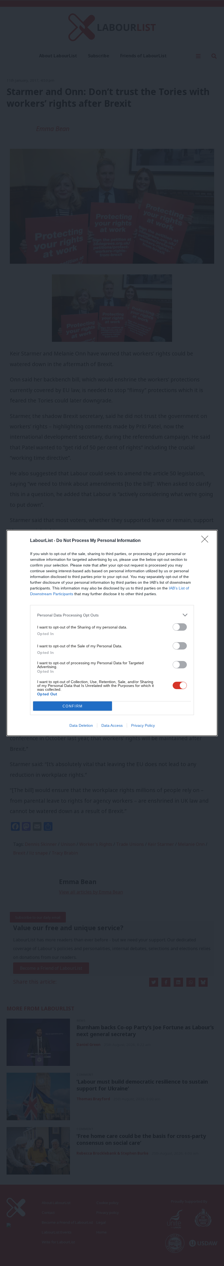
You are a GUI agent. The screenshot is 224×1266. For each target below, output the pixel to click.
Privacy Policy (143, 725)
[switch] (180, 627)
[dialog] (112, 633)
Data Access (112, 725)
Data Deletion (81, 725)
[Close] (206, 541)
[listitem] (112, 615)
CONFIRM (73, 706)
